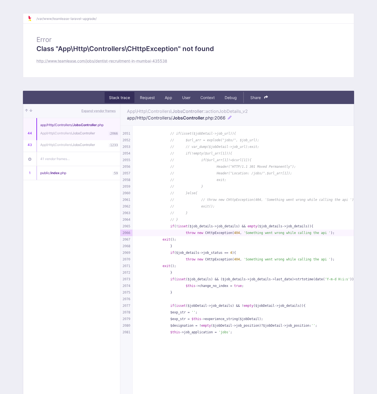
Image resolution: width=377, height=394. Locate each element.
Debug (231, 97)
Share (256, 97)
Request (147, 97)
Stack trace (119, 97)
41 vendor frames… (55, 159)
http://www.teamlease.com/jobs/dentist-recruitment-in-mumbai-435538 (101, 60)
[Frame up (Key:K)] (26, 110)
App (168, 97)
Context (207, 97)
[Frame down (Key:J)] (31, 110)
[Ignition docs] (32, 18)
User (186, 97)
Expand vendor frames (98, 111)
